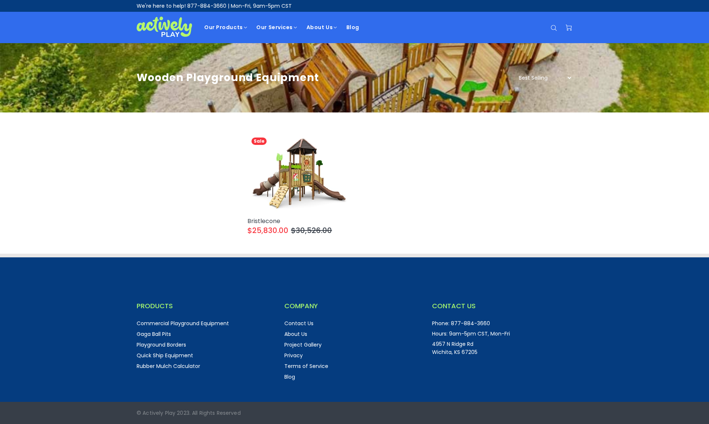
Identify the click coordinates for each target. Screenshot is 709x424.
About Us (295, 334)
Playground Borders (161, 344)
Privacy (293, 355)
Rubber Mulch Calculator (168, 366)
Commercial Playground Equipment (183, 323)
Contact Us (299, 323)
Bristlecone (263, 221)
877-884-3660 (206, 6)
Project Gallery (303, 344)
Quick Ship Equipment (165, 355)
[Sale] (299, 172)
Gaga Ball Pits (154, 334)
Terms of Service (306, 366)
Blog (289, 376)
